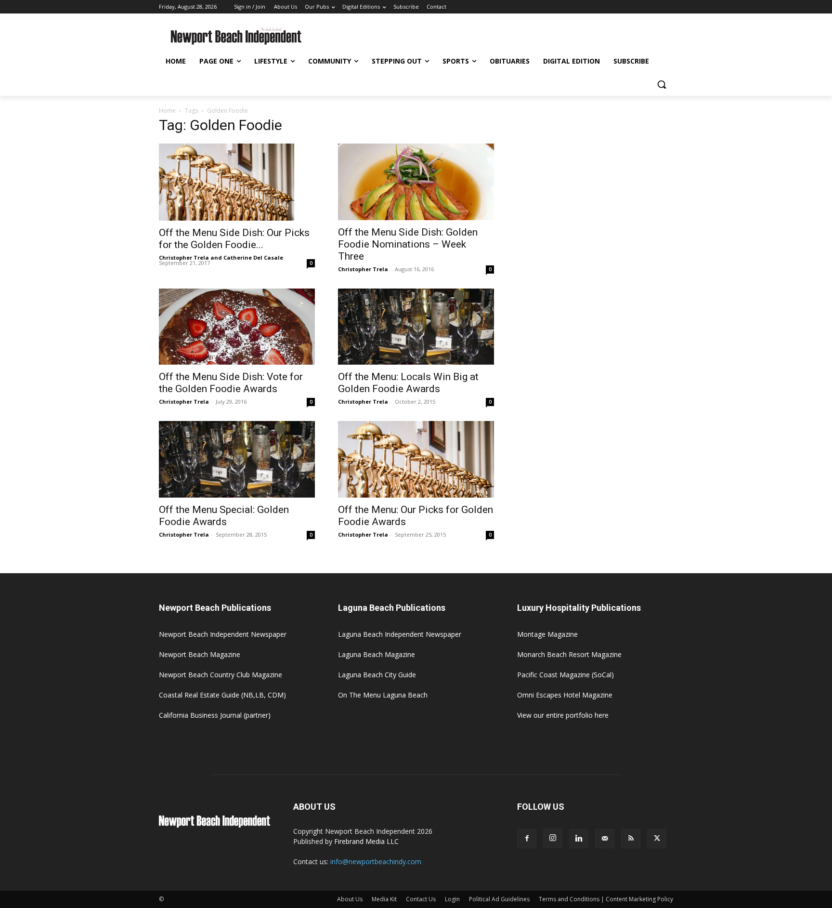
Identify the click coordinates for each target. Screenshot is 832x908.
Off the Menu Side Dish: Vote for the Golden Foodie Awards (231, 383)
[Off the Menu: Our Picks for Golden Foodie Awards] (416, 459)
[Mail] (604, 838)
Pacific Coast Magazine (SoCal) (565, 674)
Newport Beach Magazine (199, 654)
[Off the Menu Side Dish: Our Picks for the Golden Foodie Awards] (237, 182)
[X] (656, 838)
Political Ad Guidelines (499, 899)
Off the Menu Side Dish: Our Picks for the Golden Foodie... (234, 238)
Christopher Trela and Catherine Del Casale (221, 257)
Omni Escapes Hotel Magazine (564, 694)
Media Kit (384, 899)
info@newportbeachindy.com (375, 861)
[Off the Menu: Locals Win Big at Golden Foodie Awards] (416, 327)
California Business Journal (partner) (215, 715)
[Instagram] (552, 838)
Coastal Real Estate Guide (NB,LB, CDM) (222, 694)
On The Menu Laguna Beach (383, 694)
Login (452, 899)
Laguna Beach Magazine (376, 654)
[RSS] (630, 838)
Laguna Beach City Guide (377, 674)
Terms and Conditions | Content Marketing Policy (606, 899)
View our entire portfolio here (563, 715)
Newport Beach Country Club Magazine (220, 674)
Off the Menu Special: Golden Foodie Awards (224, 515)
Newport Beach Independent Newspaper (222, 634)
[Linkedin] (578, 838)
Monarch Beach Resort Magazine (569, 654)
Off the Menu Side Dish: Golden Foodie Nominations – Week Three (408, 244)
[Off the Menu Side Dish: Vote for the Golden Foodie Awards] (237, 327)
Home (167, 110)
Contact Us (421, 899)
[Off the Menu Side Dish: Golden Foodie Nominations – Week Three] (416, 182)
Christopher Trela (363, 269)
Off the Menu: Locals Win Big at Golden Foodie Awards (408, 383)
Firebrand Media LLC (366, 841)
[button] (661, 84)
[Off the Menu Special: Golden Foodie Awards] (237, 459)
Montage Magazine (547, 634)
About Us (350, 899)
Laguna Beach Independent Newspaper (399, 634)
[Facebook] (526, 838)
